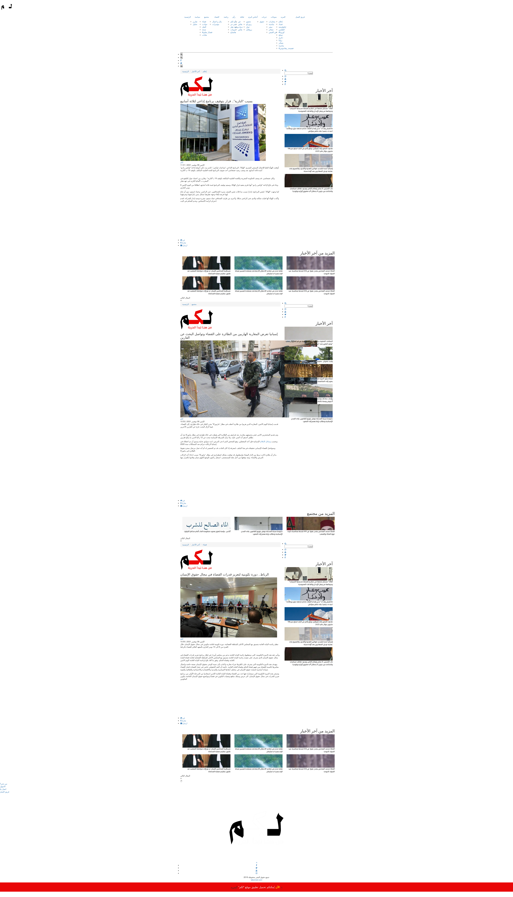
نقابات (204, 35)
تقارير (195, 21)
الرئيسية (187, 16)
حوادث (204, 24)
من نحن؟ (3, 783)
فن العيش (273, 32)
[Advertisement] (230, 220)
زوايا (280, 40)
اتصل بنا (3, 789)
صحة (204, 29)
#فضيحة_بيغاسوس (286, 48)
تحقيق (248, 21)
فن (239, 21)
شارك (183, 242)
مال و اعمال (217, 21)
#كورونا (282, 32)
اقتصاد (216, 16)
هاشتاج (233, 32)
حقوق (262, 21)
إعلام (281, 21)
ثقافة (242, 16)
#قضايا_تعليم (207, 32)
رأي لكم (233, 21)
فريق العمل (300, 16)
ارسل (184, 245)
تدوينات (233, 29)
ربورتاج (249, 24)
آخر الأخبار (196, 71)
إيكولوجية (282, 26)
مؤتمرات (215, 24)
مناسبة (271, 24)
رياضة (226, 16)
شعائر (271, 29)
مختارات (272, 21)
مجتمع (206, 16)
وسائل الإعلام (265, 441)
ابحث (310, 73)
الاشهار (2, 786)
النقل (204, 26)
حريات (264, 16)
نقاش (240, 24)
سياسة (197, 16)
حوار (248, 26)
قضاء (204, 21)
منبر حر (233, 24)
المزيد (283, 16)
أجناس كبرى (253, 16)
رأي (233, 16)
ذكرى (281, 37)
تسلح (281, 35)
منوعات (274, 16)
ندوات (240, 26)
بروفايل (249, 29)
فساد (281, 24)
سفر (270, 26)
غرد (183, 240)
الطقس (282, 29)
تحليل (195, 24)
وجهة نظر (234, 26)
